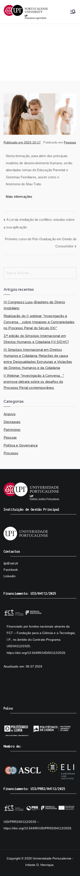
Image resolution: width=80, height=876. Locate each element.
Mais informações (19, 196)
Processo (11, 453)
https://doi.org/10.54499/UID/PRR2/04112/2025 (38, 828)
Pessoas (70, 142)
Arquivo (10, 414)
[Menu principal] (72, 11)
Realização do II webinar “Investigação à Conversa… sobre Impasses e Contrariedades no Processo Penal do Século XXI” (39, 322)
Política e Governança (21, 445)
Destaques (12, 422)
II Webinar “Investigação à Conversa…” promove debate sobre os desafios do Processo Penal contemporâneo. (34, 382)
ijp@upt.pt (11, 563)
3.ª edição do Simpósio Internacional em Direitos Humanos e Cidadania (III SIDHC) (36, 339)
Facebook (11, 569)
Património (12, 430)
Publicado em (22, 142)
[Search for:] (40, 273)
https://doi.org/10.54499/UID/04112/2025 (36, 653)
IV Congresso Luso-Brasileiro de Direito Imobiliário (34, 305)
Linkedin (10, 576)
